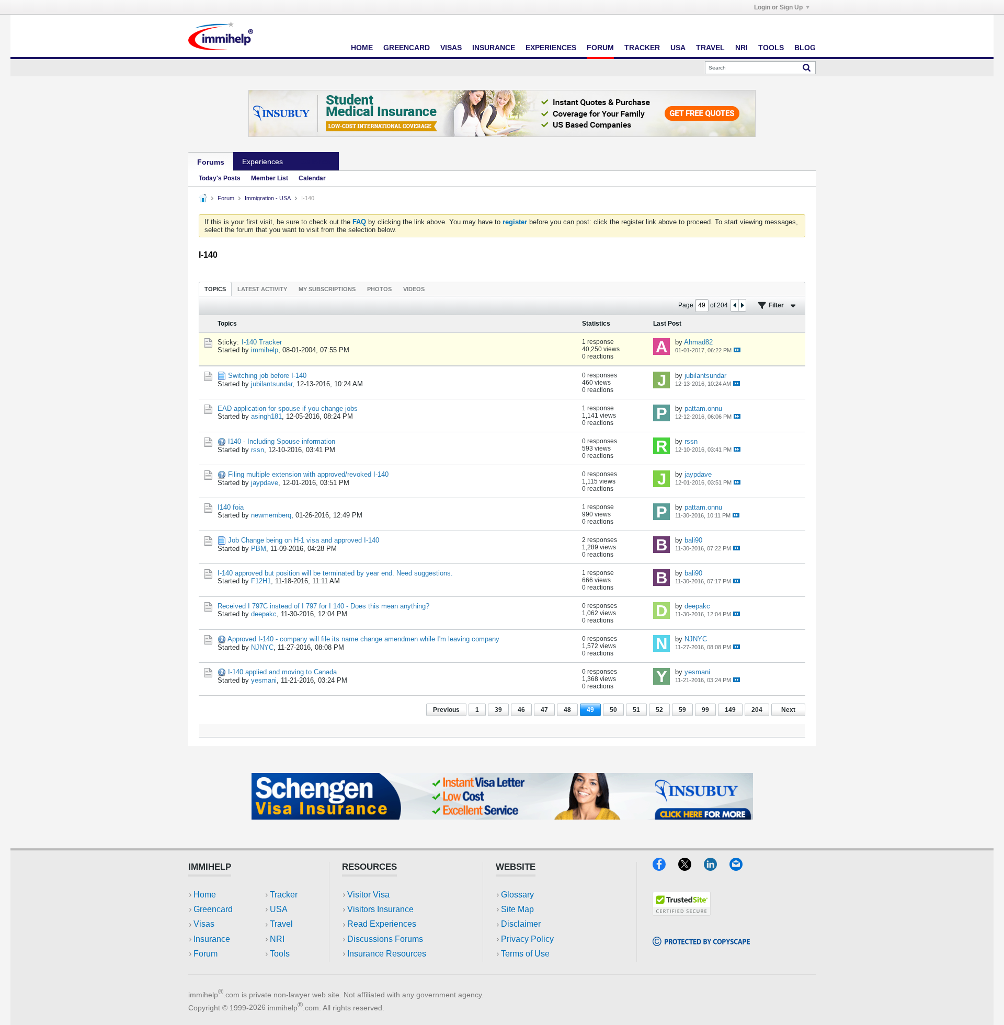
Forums (210, 162)
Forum (600, 47)
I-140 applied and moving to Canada (282, 672)
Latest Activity (262, 289)
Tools (771, 47)
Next (788, 709)
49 (590, 709)
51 (636, 709)
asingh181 (266, 416)
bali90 (693, 540)
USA (678, 47)
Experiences (551, 47)
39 (498, 709)
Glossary (517, 894)
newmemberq (271, 515)
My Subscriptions (327, 289)
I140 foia (231, 507)
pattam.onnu (703, 408)
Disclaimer (521, 923)
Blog (805, 47)
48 (567, 709)
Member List (269, 178)
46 (521, 709)
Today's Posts (220, 178)
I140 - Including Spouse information (281, 441)
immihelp (264, 350)
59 (682, 709)
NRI (741, 47)
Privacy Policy (527, 939)
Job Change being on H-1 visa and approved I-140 (303, 540)
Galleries (315, 161)
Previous (446, 709)
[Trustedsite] (682, 912)
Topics (215, 289)
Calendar (312, 178)
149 (730, 709)
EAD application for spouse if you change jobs (288, 408)
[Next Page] (742, 305)
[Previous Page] (734, 305)
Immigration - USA (268, 198)
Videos (414, 289)
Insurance (493, 47)
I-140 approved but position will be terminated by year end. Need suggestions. (335, 573)
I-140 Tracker (262, 342)
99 (705, 709)
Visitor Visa (368, 894)
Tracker (642, 47)
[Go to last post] (737, 350)
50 (613, 709)
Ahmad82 (698, 342)
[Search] (806, 67)
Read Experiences (381, 923)
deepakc (264, 614)
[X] (691, 867)
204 (756, 709)
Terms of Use (525, 953)
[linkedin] (716, 867)
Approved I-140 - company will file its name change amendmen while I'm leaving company (363, 639)
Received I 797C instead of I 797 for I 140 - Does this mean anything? (323, 606)
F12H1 (261, 581)
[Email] (740, 867)
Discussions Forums (385, 939)
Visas (451, 47)
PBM (258, 548)
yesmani (264, 680)
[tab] (215, 289)
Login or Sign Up (778, 7)
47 (544, 709)
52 (659, 709)
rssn (257, 450)
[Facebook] (665, 867)
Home (362, 47)
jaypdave (264, 483)
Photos (379, 289)
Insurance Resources (386, 953)
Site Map (517, 909)
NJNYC (262, 647)
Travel (710, 47)
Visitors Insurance (380, 909)
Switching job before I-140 (267, 375)
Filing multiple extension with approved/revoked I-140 (308, 474)
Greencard (406, 47)
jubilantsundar (271, 384)
